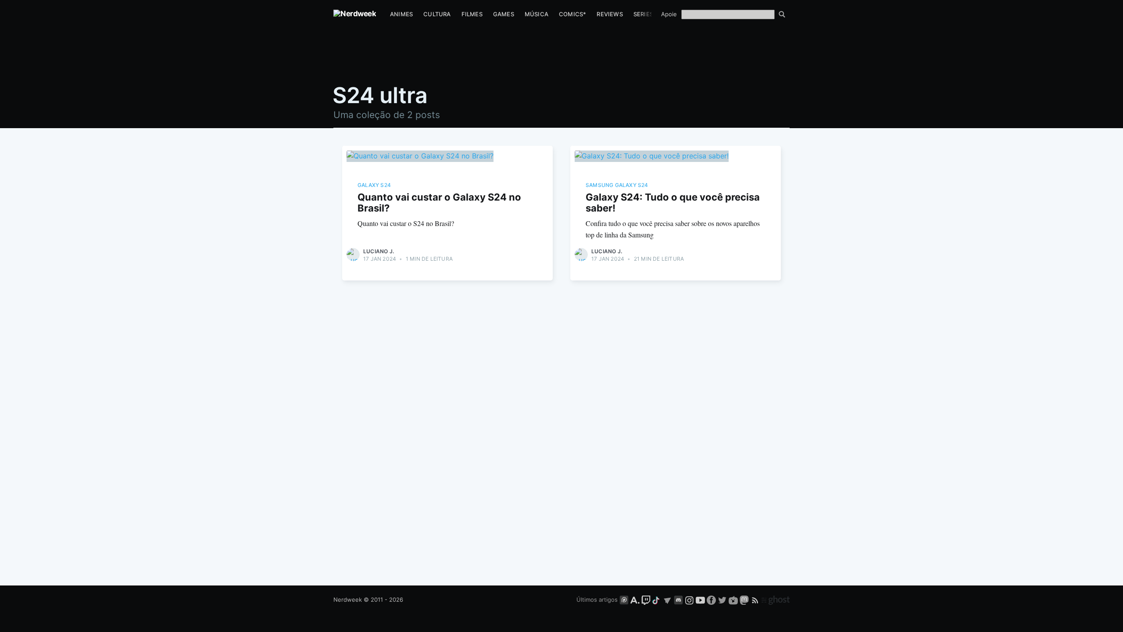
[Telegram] (667, 599)
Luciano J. (378, 251)
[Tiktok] (656, 599)
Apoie (669, 14)
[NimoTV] (734, 599)
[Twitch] (646, 599)
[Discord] (678, 599)
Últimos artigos (597, 599)
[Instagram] (689, 599)
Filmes (472, 14)
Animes (401, 14)
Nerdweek (347, 599)
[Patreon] (624, 599)
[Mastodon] (745, 599)
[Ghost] (776, 599)
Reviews (609, 14)
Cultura (437, 14)
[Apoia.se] (635, 599)
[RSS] (756, 599)
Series (643, 14)
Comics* (572, 14)
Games (503, 14)
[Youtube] (700, 599)
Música (536, 14)
